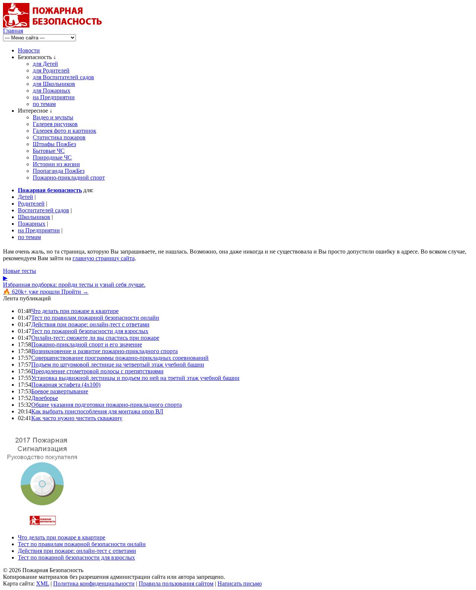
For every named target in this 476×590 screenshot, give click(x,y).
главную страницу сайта (104, 258)
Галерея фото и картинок (64, 131)
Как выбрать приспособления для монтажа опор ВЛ (97, 411)
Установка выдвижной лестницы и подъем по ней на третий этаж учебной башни (135, 378)
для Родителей (51, 70)
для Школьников (54, 84)
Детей (25, 197)
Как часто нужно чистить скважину (76, 418)
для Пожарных (51, 90)
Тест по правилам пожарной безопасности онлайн (95, 318)
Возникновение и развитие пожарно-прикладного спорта (104, 351)
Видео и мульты (53, 117)
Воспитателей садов (43, 210)
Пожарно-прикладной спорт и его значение (86, 344)
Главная (13, 31)
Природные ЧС (52, 157)
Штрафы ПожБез (54, 144)
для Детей (45, 64)
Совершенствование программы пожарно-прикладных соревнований (120, 358)
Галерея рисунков (55, 124)
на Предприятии (54, 97)
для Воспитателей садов (63, 77)
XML (42, 583)
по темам (44, 104)
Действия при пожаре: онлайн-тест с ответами (90, 324)
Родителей (31, 203)
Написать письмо (240, 583)
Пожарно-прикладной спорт (69, 177)
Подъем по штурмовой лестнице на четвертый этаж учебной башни (117, 364)
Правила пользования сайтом (176, 583)
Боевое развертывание (59, 391)
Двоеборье (44, 398)
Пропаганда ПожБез (58, 171)
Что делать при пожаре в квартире (75, 311)
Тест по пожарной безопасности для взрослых (89, 331)
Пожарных (31, 223)
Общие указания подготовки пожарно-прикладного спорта (106, 405)
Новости (29, 50)
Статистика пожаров (59, 137)
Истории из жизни (56, 164)
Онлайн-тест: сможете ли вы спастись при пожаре (95, 338)
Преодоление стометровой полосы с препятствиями (97, 371)
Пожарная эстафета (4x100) (65, 384)
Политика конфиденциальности (94, 583)
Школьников (34, 217)
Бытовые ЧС (49, 151)
